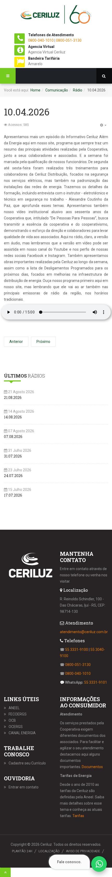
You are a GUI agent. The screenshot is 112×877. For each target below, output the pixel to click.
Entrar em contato (24, 787)
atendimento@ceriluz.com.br (84, 632)
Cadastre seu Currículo (27, 763)
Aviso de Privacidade (83, 851)
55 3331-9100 (76, 649)
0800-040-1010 (41, 40)
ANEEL (14, 708)
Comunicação (56, 90)
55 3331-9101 (95, 682)
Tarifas (78, 816)
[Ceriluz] (56, 15)
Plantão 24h (22, 851)
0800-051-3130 (69, 40)
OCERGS (16, 727)
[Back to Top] (5, 872)
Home (35, 90)
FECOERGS (18, 714)
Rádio (77, 90)
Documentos (92, 767)
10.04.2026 (26, 112)
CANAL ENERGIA (22, 733)
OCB (12, 720)
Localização (49, 851)
